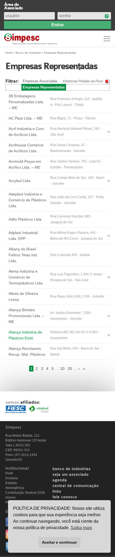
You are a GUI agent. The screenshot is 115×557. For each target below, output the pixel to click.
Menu (107, 38)
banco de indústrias (71, 469)
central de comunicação (75, 486)
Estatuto (11, 483)
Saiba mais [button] (81, 527)
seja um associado (70, 474)
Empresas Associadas (40, 81)
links (56, 491)
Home (9, 52)
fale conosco (64, 497)
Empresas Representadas (44, 87)
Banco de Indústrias (28, 52)
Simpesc (31, 38)
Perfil (9, 473)
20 (70, 368)
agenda (59, 480)
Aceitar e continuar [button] (59, 542)
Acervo (10, 497)
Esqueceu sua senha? (107, 16)
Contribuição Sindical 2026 (25, 493)
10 (62, 368)
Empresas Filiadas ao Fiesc (83, 81)
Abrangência (14, 488)
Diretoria (11, 478)
